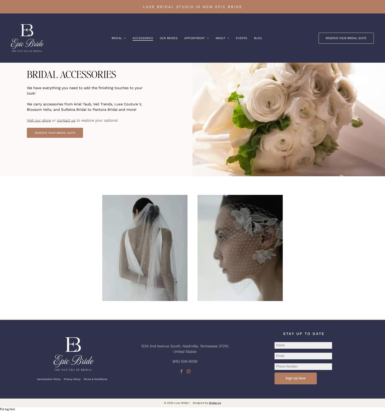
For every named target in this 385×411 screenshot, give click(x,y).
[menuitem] (118, 38)
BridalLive (215, 402)
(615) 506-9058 (185, 361)
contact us (66, 120)
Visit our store (39, 120)
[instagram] (188, 371)
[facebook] (181, 371)
